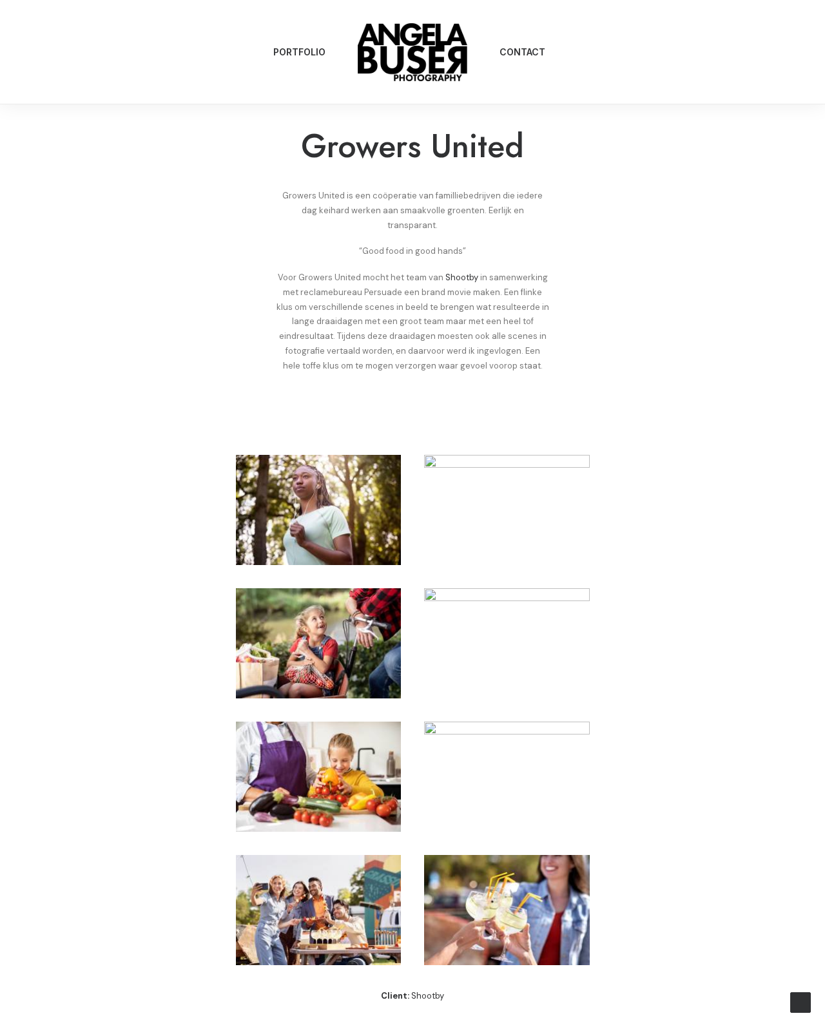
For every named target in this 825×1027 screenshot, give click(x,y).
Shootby (461, 277)
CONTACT (522, 51)
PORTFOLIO (299, 51)
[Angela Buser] (412, 52)
